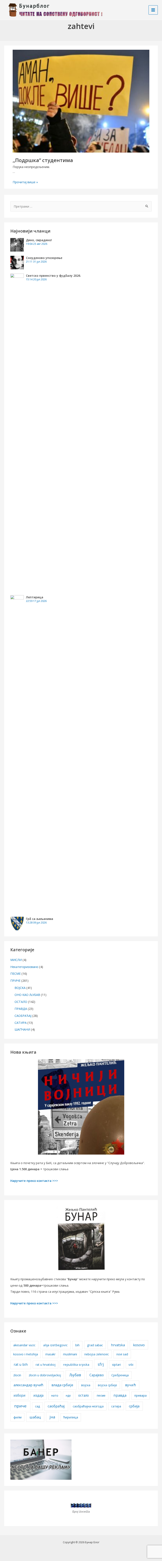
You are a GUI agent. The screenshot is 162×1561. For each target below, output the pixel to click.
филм (18, 1417)
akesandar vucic (24, 1345)
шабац (35, 1417)
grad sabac (95, 1345)
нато (54, 1395)
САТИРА (21, 1022)
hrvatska (118, 1345)
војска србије (107, 1385)
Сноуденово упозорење (44, 258)
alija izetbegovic (55, 1345)
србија (134, 1406)
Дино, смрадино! (39, 240)
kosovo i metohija (25, 1354)
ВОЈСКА (20, 988)
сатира (116, 1406)
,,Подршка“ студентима (43, 160)
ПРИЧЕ (15, 980)
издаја (38, 1395)
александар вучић (28, 1385)
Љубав (75, 1374)
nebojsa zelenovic (96, 1354)
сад (37, 1406)
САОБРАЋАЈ (23, 1015)
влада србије (62, 1385)
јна (52, 1416)
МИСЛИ (16, 960)
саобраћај (56, 1406)
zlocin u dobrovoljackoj (45, 1375)
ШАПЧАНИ (22, 1029)
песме (101, 1395)
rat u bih (21, 1364)
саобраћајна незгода (88, 1406)
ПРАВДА (21, 1008)
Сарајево (96, 1375)
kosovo (139, 1344)
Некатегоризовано (24, 967)
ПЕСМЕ (15, 973)
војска (85, 1385)
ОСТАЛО (21, 1001)
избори (19, 1395)
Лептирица (34, 597)
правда (119, 1395)
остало (83, 1395)
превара (140, 1395)
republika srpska (76, 1364)
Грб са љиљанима (39, 919)
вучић (130, 1384)
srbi (130, 1365)
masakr (50, 1354)
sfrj (101, 1364)
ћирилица (70, 1417)
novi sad (122, 1354)
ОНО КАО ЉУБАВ (27, 994)
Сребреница (120, 1375)
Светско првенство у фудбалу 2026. (53, 276)
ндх (68, 1395)
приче (20, 1406)
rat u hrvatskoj (45, 1365)
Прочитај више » (25, 182)
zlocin (17, 1375)
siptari (116, 1364)
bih (77, 1345)
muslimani (70, 1354)
